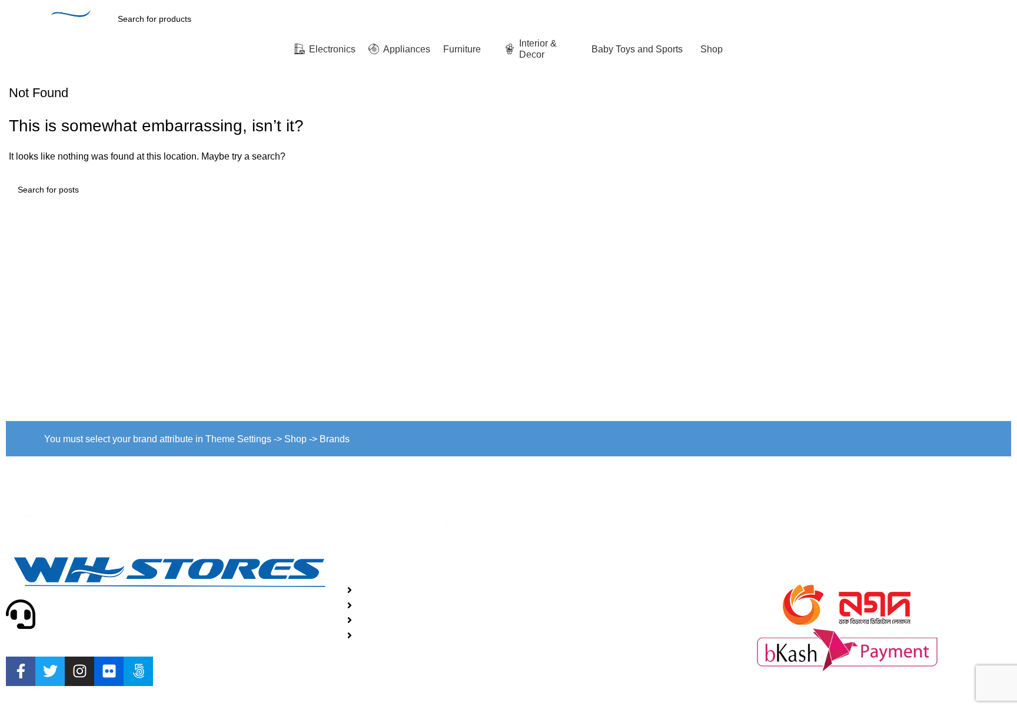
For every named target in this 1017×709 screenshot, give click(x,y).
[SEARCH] (826, 18)
